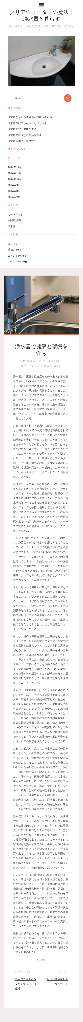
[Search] (68, 98)
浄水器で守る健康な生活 (22, 129)
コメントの (17, 255)
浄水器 (12, 226)
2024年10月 (15, 179)
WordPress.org (17, 261)
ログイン (13, 243)
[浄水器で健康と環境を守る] (41, 305)
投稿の (14, 249)
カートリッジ (15, 214)
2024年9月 (14, 185)
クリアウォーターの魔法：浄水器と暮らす (41, 16)
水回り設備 (14, 220)
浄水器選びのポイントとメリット (27, 123)
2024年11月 (14, 173)
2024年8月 (14, 191)
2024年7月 (14, 197)
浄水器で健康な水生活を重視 (25, 135)
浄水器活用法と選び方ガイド (25, 141)
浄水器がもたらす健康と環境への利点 (30, 117)
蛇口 (43, 960)
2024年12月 (15, 167)
